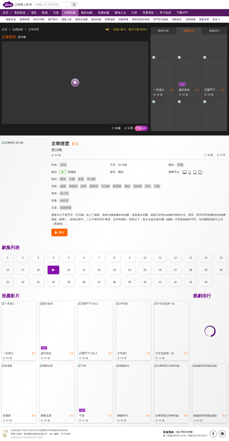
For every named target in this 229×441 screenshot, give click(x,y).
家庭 (81, 179)
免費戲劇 (17, 29)
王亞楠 (105, 186)
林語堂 (64, 200)
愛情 (63, 179)
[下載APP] (141, 128)
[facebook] (213, 433)
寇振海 (138, 186)
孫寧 (83, 186)
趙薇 (63, 186)
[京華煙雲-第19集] (24, 173)
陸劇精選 (65, 207)
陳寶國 (117, 186)
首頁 (4, 29)
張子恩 (64, 193)
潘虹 (127, 186)
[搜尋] (74, 4)
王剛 (157, 186)
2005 (63, 164)
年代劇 (91, 179)
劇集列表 (163, 30)
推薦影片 (189, 30)
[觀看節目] (75, 83)
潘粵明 (94, 186)
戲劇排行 (214, 30)
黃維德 (73, 186)
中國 (180, 164)
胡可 (148, 186)
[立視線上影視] (17, 4)
